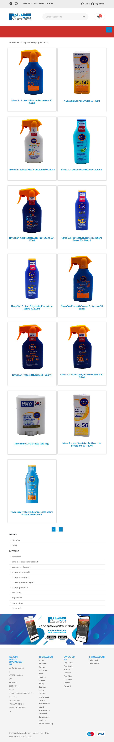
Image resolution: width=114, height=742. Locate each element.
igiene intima (17, 603)
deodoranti (16, 592)
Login (87, 4)
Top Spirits (69, 663)
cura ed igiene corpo (20, 577)
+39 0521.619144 (46, 3)
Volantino (43, 670)
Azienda (42, 663)
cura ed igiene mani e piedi (23, 582)
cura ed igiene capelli (21, 572)
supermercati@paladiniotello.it (21, 693)
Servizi (42, 667)
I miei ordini (94, 663)
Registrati (99, 4)
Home (41, 660)
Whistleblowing (46, 723)
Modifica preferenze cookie (44, 696)
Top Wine (68, 676)
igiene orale (17, 608)
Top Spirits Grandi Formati (69, 669)
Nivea (14, 545)
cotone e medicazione (21, 567)
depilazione (17, 598)
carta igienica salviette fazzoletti (25, 562)
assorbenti (16, 557)
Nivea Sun (16, 540)
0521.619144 (14, 686)
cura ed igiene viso (20, 587)
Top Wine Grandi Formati (68, 682)
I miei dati (93, 660)
